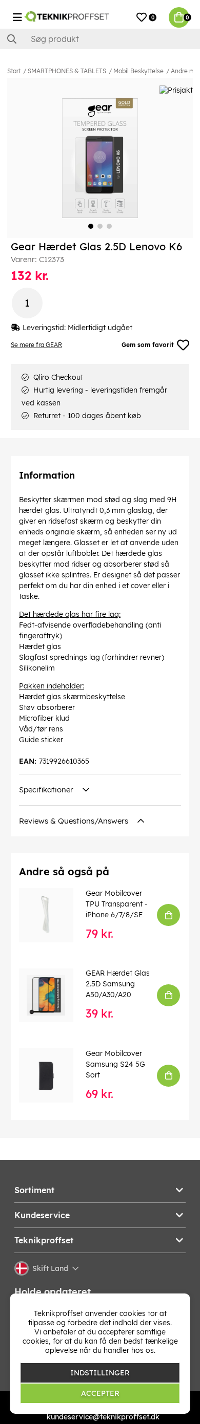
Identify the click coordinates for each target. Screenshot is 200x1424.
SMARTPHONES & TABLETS (67, 71)
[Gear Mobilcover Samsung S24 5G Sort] (53, 1075)
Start (14, 71)
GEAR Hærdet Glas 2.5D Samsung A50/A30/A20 (118, 983)
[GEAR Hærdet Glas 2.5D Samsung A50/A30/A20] (53, 995)
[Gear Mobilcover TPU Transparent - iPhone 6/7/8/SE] (53, 915)
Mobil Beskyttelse (138, 71)
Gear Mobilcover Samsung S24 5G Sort (115, 1064)
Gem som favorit (148, 345)
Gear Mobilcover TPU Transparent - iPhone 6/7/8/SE (117, 904)
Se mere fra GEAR (36, 345)
